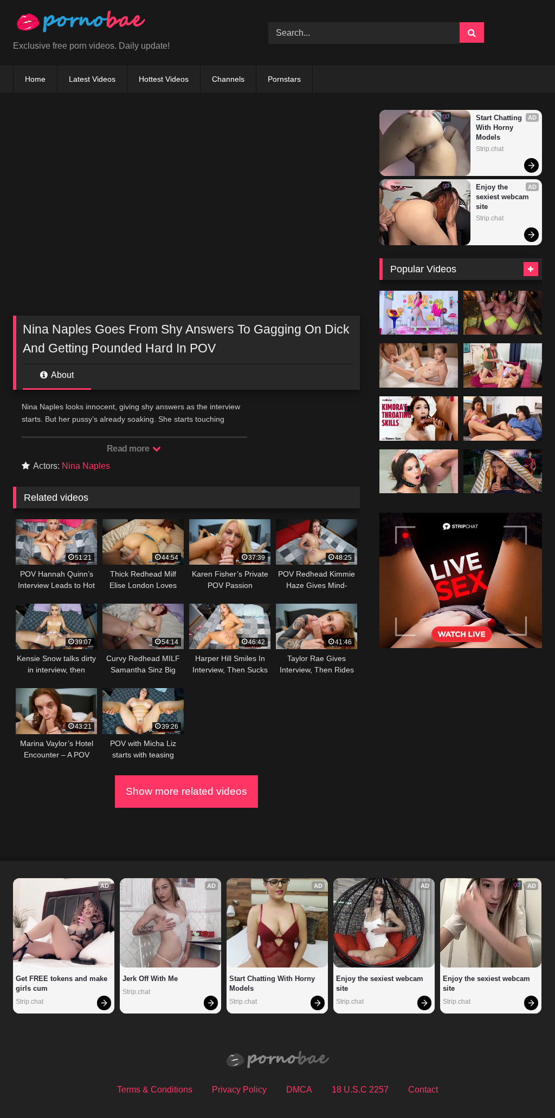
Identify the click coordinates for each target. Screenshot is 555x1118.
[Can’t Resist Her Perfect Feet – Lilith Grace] (502, 418)
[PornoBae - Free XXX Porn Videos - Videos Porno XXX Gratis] (124, 24)
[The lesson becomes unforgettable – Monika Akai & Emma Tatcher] (502, 365)
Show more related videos (186, 791)
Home (35, 79)
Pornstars (284, 79)
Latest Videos (92, 79)
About (61, 375)
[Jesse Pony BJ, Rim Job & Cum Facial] (418, 471)
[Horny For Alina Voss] (418, 313)
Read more (129, 448)
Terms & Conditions (154, 1089)
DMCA (299, 1089)
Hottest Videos (164, 79)
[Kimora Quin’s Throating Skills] (418, 418)
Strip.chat (490, 149)
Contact (423, 1089)
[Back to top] (521, 1085)
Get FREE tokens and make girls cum (62, 983)
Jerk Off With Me (150, 979)
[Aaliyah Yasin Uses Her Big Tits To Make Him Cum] (502, 313)
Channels (228, 79)
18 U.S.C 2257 (360, 1089)
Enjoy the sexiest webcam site (503, 197)
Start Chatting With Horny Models (500, 127)
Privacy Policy (239, 1089)
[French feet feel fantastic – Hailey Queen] (418, 365)
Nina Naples (86, 465)
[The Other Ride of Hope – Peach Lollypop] (502, 471)
